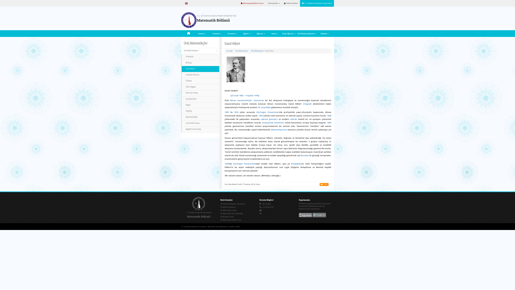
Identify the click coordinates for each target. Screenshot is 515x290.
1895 (227, 112)
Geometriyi (259, 100)
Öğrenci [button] (260, 33)
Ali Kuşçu (189, 62)
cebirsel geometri (269, 119)
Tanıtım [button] (201, 33)
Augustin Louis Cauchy (193, 129)
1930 (227, 163)
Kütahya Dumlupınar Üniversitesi (233, 204)
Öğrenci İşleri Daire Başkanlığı (232, 214)
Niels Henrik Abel (192, 116)
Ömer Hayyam (191, 86)
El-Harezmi (189, 56)
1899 (329, 122)
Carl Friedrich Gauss (192, 123)
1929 (236, 112)
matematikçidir (244, 100)
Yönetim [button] (216, 33)
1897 (261, 115)
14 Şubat (249, 95)
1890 (329, 115)
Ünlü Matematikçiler (191, 50)
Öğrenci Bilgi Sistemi (229, 210)
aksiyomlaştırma (279, 129)
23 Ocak (235, 95)
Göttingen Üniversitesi (267, 112)
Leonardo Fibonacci (192, 74)
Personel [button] (232, 33)
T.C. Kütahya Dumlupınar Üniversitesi (318, 3)
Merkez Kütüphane (229, 207)
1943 (256, 95)
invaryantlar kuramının (273, 122)
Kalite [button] (274, 33)
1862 (241, 95)
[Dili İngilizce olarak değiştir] (186, 3)
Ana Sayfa (229, 51)
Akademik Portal (228, 217)
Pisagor (188, 104)
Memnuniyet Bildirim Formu (253, 3)
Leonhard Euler (191, 98)
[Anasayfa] (188, 33)
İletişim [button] (324, 33)
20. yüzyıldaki (264, 107)
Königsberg (296, 163)
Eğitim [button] (246, 33)
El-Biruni (189, 80)
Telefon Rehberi (292, 3)
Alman (233, 100)
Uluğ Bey (189, 110)
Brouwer (305, 155)
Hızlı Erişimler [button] (273, 3)
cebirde (293, 119)
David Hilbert (190, 68)
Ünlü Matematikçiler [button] (306, 33)
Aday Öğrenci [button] (288, 33)
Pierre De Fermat (192, 92)
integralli (307, 104)
